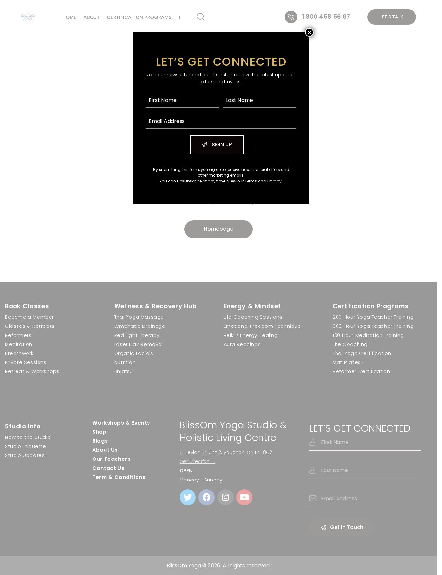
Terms (251, 181)
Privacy (274, 181)
